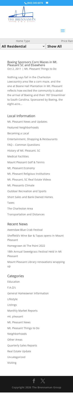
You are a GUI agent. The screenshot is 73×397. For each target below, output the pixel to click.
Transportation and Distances (26, 214)
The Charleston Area (20, 208)
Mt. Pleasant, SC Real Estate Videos (29, 179)
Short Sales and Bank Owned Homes (30, 197)
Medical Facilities (18, 156)
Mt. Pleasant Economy (21, 168)
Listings (12, 305)
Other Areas (14, 339)
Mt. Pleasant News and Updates (27, 121)
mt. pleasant (15, 316)
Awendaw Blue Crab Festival (25, 230)
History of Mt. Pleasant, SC (23, 150)
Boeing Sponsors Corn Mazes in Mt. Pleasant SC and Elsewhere (32, 63)
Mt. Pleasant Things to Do (40, 69)
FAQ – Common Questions (23, 145)
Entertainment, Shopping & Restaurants (32, 139)
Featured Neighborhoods (23, 127)
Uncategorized (16, 357)
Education (13, 281)
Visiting (11, 362)
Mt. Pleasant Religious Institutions (28, 173)
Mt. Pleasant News (19, 322)
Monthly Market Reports (22, 310)
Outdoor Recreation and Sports (26, 191)
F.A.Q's (11, 287)
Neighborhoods (17, 334)
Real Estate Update (19, 351)
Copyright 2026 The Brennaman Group (36, 387)
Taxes (10, 202)
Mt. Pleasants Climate (20, 185)
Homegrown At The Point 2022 (26, 245)
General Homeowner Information (28, 293)
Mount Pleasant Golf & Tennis (26, 162)
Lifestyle (12, 299)
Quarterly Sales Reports (22, 345)
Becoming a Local (18, 133)
